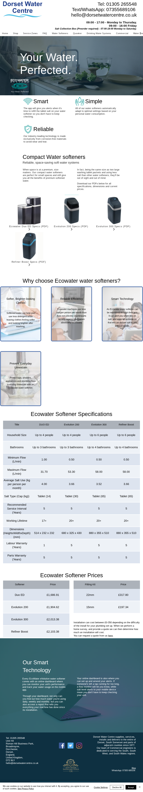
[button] (60, 33)
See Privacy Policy (26, 788)
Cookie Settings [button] (101, 787)
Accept (131, 787)
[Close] (139, 787)
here (110, 635)
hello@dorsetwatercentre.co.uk (22, 763)
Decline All (116, 787)
